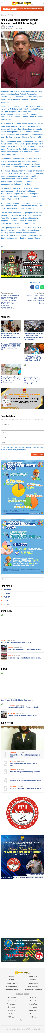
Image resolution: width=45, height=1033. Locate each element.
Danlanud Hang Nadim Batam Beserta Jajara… (24, 658)
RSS (23, 1020)
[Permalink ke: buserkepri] (3, 28)
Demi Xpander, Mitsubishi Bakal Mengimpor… (17, 700)
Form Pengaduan (11, 989)
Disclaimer (33, 983)
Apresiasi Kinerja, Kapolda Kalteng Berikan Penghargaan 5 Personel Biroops (35, 298)
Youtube (34, 1014)
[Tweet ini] (37, 287)
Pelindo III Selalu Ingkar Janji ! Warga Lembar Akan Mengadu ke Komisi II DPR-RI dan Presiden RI (33, 336)
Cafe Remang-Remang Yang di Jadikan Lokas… (23, 764)
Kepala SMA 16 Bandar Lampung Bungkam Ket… (25, 756)
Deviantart (13, 1010)
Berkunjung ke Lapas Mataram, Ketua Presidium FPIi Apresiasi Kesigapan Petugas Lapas (33, 380)
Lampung (13, 753)
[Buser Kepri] (22, 3)
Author (7, 597)
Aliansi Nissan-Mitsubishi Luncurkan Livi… (23, 715)
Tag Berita (8, 589)
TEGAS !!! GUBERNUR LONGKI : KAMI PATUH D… (26, 789)
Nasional (13, 778)
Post (6, 600)
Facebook (13, 997)
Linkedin (34, 1007)
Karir (11, 980)
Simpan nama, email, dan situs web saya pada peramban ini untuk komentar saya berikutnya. (22, 448)
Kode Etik (33, 976)
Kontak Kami (33, 986)
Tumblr (34, 1001)
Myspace (34, 1010)
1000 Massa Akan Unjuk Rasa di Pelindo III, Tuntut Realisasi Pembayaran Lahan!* (11, 335)
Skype (13, 1014)
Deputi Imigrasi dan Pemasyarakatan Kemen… (17, 642)
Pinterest (13, 1001)
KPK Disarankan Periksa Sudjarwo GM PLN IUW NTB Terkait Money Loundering (32, 358)
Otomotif (4, 698)
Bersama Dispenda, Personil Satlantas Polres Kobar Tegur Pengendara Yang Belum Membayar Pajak (11, 380)
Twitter (34, 997)
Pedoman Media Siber (33, 989)
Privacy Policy (11, 983)
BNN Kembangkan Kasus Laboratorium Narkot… (25, 649)
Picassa (12, 1017)
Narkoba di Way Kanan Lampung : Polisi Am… (26, 772)
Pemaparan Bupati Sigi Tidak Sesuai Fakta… (26, 780)
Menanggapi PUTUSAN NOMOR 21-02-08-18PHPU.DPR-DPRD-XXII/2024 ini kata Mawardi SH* (11, 347)
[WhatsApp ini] (42, 287)
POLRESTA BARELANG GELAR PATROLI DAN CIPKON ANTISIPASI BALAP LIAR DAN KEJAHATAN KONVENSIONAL (10, 300)
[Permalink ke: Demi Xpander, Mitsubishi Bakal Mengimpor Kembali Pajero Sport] (22, 684)
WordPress (34, 1004)
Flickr (34, 1017)
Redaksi (33, 980)
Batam (3, 640)
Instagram (13, 1007)
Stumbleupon (13, 1004)
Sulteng (13, 786)
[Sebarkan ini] (32, 287)
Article (7, 593)
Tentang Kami (11, 986)
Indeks (11, 976)
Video (6, 604)
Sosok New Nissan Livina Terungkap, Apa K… (23, 707)
